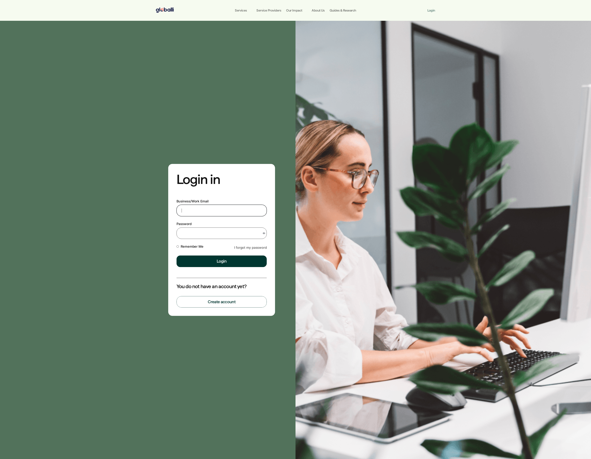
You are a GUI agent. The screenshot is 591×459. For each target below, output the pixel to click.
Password (184, 224)
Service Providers (268, 10)
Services (241, 10)
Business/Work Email (193, 201)
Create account (221, 302)
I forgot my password (250, 248)
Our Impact (294, 10)
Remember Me (192, 246)
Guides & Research (343, 10)
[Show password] (264, 233)
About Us (318, 10)
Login (431, 10)
